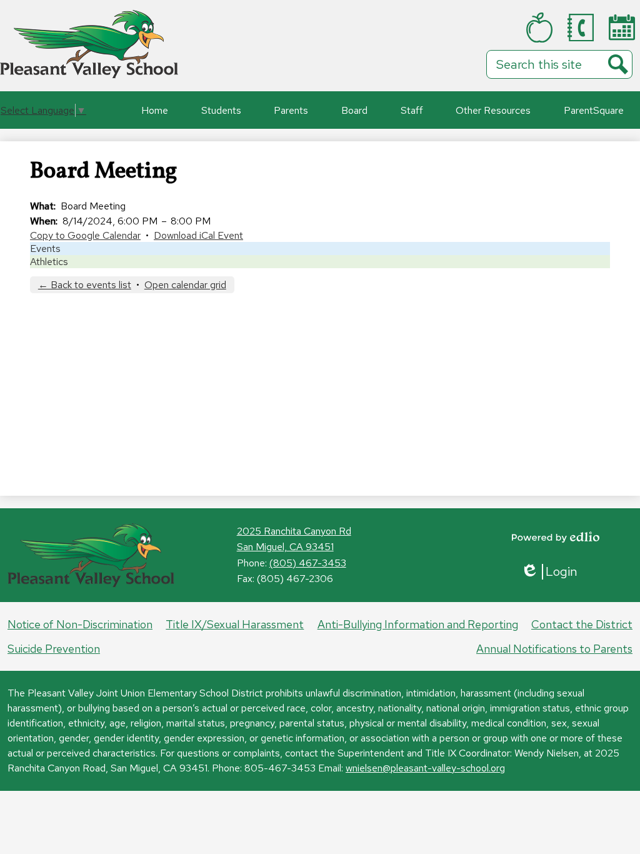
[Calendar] (624, 27)
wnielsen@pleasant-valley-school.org (425, 768)
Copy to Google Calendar (85, 235)
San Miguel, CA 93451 (285, 546)
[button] (221, 110)
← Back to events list (84, 284)
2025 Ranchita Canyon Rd (294, 531)
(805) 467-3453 (307, 563)
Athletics (49, 261)
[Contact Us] (583, 27)
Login (549, 572)
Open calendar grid (185, 284)
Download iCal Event (198, 235)
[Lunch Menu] (542, 28)
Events (45, 248)
